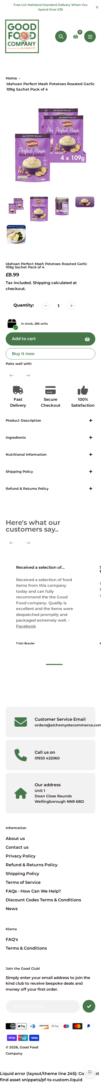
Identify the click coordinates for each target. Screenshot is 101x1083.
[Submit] (89, 1006)
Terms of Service (23, 882)
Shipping (41, 282)
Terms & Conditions (26, 948)
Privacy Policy (20, 856)
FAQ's (12, 939)
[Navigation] (90, 36)
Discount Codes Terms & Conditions (43, 899)
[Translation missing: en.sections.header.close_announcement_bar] (97, 7)
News (12, 908)
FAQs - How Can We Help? (33, 891)
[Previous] (11, 375)
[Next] (28, 375)
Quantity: (23, 305)
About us (15, 838)
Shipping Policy (22, 873)
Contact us (17, 847)
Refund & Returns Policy (31, 864)
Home (11, 78)
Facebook (26, 626)
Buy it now (23, 353)
